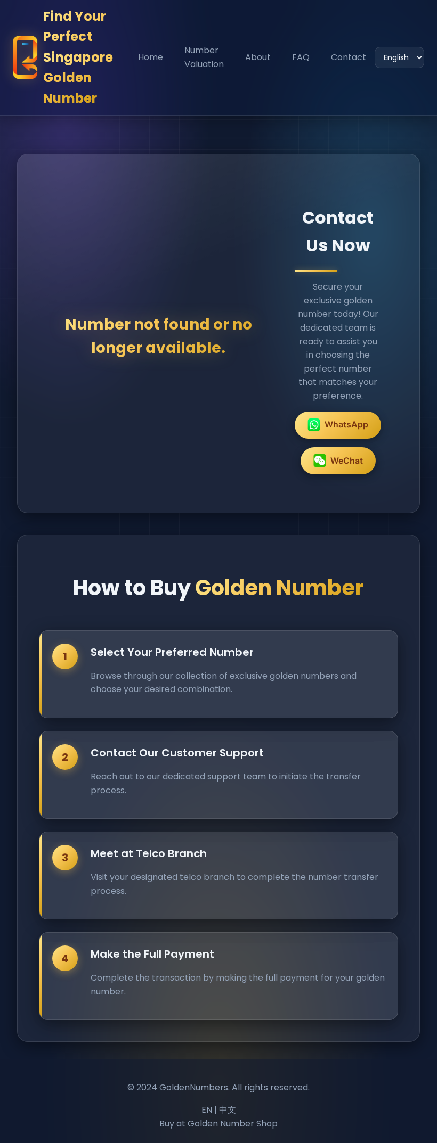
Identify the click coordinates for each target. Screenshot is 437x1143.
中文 (227, 1110)
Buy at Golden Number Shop (218, 1123)
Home (150, 57)
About (258, 57)
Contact (348, 57)
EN (206, 1110)
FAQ (301, 57)
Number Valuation (204, 57)
